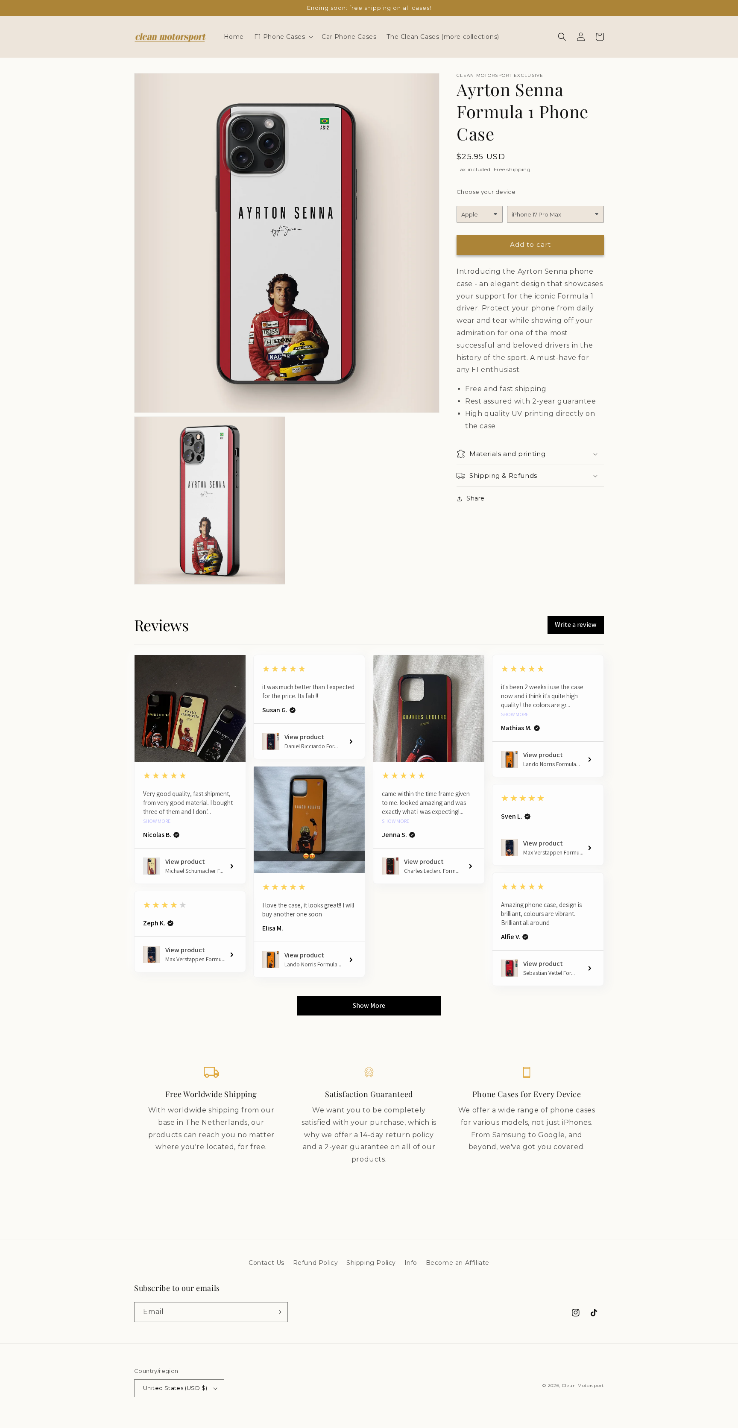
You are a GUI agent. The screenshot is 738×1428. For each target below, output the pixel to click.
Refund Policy (315, 1263)
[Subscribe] (278, 1312)
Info (410, 1263)
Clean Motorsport (583, 1385)
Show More (156, 821)
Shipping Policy (371, 1263)
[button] (282, 37)
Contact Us (266, 1263)
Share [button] (475, 498)
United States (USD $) (175, 1387)
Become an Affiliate (457, 1263)
